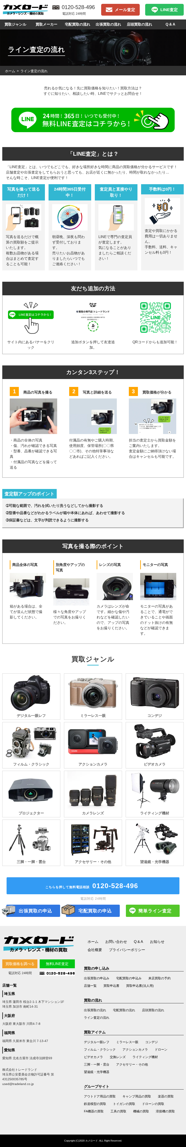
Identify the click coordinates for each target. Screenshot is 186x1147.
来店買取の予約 (159, 978)
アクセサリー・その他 (132, 1064)
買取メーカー (46, 24)
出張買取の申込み (96, 978)
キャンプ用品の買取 (136, 1096)
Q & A (170, 24)
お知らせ (157, 942)
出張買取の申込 (35, 910)
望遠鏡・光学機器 (96, 1072)
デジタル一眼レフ (96, 1042)
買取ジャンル (15, 24)
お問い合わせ (116, 942)
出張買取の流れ (108, 24)
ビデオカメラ (93, 1057)
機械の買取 (141, 1111)
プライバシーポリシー (127, 950)
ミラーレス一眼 (127, 1042)
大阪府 (9, 1016)
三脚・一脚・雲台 (96, 1064)
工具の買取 (118, 1111)
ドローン (161, 1049)
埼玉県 (9, 994)
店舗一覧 (90, 985)
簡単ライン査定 (155, 910)
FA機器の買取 (94, 1111)
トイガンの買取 (124, 1104)
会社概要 (95, 950)
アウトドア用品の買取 (100, 1096)
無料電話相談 (91, 885)
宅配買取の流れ (77, 24)
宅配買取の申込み (129, 978)
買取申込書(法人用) (140, 985)
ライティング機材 (145, 1057)
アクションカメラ (135, 1049)
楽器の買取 (166, 1096)
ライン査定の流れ (96, 1017)
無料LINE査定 (57, 964)
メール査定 (125, 9)
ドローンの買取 (153, 1104)
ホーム (10, 71)
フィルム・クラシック (100, 1049)
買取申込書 (111, 985)
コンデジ (151, 1042)
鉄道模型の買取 (95, 1104)
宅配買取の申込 (95, 910)
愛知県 (9, 1050)
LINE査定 (169, 9)
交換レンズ (118, 1057)
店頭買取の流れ (139, 24)
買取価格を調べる (19, 964)
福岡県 (9, 1033)
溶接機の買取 (165, 1111)
